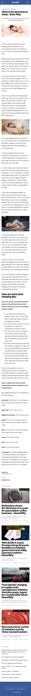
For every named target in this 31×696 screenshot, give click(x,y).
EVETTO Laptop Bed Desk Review (12, 663)
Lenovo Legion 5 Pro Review (10, 671)
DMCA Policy (11, 689)
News (13, 9)
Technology (26, 610)
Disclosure (19, 689)
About (7, 688)
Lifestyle (5, 9)
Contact (12, 688)
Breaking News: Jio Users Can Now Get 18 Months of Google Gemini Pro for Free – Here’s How (14, 652)
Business (22, 489)
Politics (19, 610)
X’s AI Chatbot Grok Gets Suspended (13, 657)
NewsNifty (15, 2)
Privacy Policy (21, 688)
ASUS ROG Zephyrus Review (10, 677)
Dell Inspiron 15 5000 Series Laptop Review (15, 660)
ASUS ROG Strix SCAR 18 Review (12, 674)
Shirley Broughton (6, 639)
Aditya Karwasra (6, 480)
